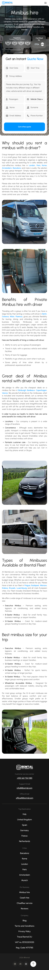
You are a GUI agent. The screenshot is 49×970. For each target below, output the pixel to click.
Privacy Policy (24, 931)
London (32, 165)
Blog (25, 920)
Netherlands (24, 841)
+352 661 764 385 (24, 778)
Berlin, (44, 314)
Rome (44, 165)
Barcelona (17, 168)
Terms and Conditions (24, 926)
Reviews (24, 908)
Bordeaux (31, 390)
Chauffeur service (24, 903)
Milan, (12, 316)
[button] (35, 99)
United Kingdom (24, 819)
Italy (25, 814)
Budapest (35, 585)
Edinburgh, (22, 390)
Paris (38, 165)
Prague (27, 585)
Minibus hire (24, 892)
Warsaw (43, 585)
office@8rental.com (24, 798)
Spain (24, 825)
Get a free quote (24, 127)
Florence (19, 316)
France (24, 836)
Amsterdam (7, 168)
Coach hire (24, 898)
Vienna (5, 393)
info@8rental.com (24, 788)
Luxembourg (22, 588)
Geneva (5, 316)
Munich (24, 880)
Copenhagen (41, 390)
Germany (24, 830)
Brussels (12, 588)
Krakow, (5, 588)
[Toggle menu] (45, 2)
